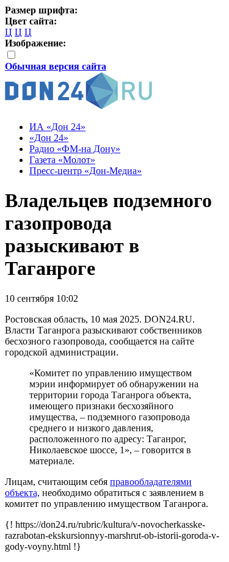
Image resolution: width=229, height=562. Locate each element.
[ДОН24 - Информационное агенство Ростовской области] (78, 106)
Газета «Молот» (62, 160)
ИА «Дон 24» (57, 127)
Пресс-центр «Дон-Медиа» (85, 171)
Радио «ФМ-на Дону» (74, 149)
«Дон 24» (48, 138)
